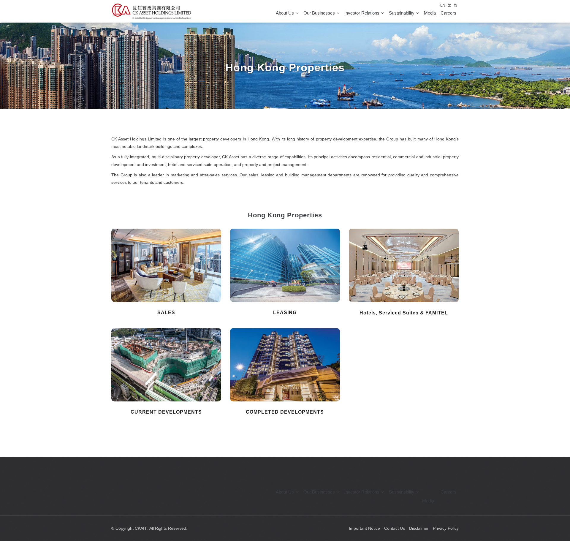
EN (442, 5)
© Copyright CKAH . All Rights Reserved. (149, 528)
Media (430, 12)
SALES (166, 312)
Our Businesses (319, 12)
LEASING (285, 312)
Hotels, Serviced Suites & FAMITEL (404, 312)
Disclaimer (419, 528)
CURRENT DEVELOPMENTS (166, 412)
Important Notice (364, 528)
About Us (285, 12)
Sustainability (402, 12)
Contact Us (394, 528)
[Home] (151, 11)
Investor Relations (362, 12)
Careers (448, 491)
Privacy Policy (446, 528)
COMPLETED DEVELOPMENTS (285, 412)
